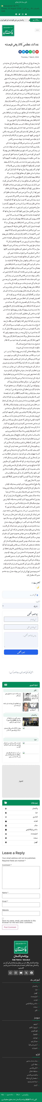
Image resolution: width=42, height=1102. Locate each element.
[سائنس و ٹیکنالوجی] (5, 829)
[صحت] (5, 838)
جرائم (36, 825)
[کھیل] (5, 842)
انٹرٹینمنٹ (34, 834)
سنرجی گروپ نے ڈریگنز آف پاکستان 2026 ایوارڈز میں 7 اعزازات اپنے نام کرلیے (14, 720)
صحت (35, 838)
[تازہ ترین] (5, 817)
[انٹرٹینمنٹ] (5, 834)
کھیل (36, 842)
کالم (35, 690)
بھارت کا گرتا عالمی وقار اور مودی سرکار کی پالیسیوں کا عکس (12, 729)
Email (5, 901)
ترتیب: (38, 601)
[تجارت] (5, 821)
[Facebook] (16, 14)
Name (5, 892)
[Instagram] (22, 14)
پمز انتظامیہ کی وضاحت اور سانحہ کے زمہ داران (12, 704)
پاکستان (34, 715)
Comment (7, 865)
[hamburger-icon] (37, 30)
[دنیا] (5, 812)
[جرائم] (5, 825)
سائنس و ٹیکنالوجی (32, 829)
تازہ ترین (35, 817)
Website (5, 910)
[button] (20, 52)
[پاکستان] (5, 808)
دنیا (35, 739)
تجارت (36, 821)
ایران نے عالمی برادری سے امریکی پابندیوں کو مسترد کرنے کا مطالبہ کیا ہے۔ (12, 745)
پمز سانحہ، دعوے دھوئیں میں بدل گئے (13, 695)
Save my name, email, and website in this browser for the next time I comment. (19, 921)
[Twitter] (19, 14)
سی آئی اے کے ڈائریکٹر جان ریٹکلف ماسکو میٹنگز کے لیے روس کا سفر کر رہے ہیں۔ (13, 755)
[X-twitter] (26, 972)
